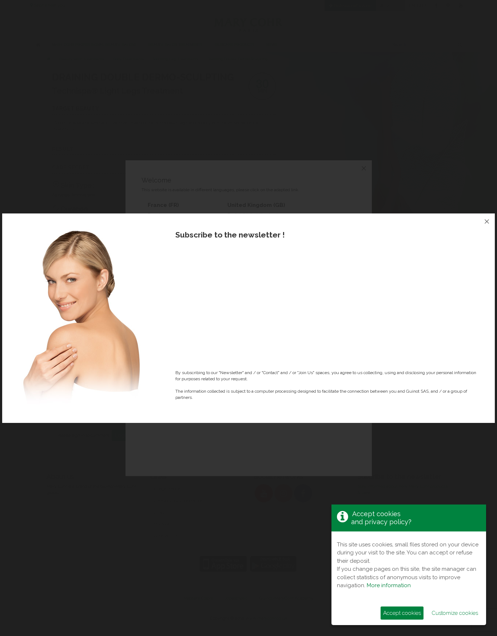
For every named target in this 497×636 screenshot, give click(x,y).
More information (389, 585)
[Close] (487, 221)
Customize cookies (455, 613)
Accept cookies (402, 613)
